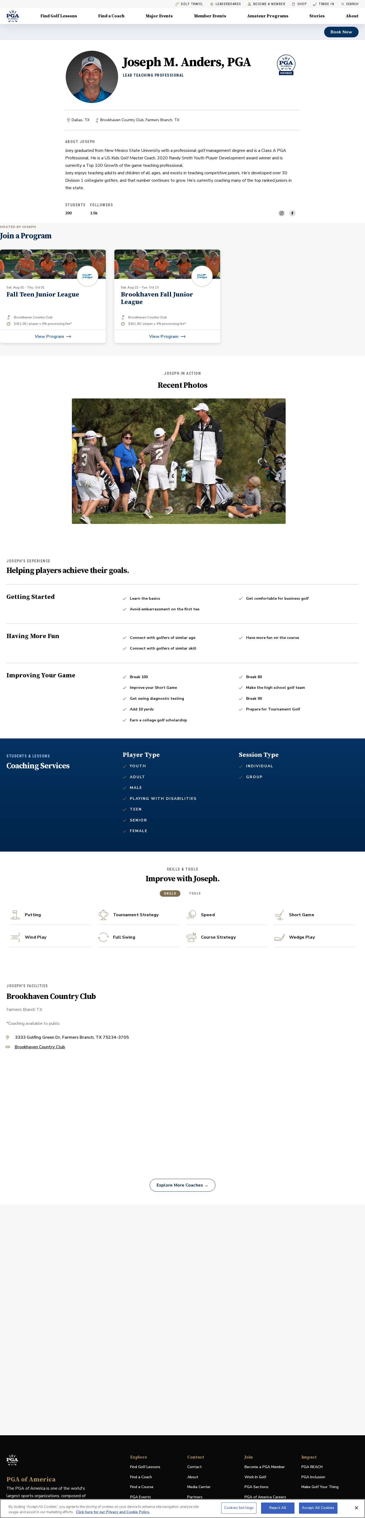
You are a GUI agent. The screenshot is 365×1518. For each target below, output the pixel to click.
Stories (317, 16)
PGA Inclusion (313, 1477)
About (352, 16)
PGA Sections (256, 1486)
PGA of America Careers (265, 1497)
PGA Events (140, 1497)
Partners (195, 1497)
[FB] (292, 213)
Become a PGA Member (264, 1466)
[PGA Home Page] (12, 16)
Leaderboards (228, 4)
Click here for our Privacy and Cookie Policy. (113, 1512)
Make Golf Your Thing (320, 1487)
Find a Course (141, 1486)
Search (352, 4)
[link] (53, 296)
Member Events (210, 16)
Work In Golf (255, 1477)
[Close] (356, 1508)
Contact (194, 1466)
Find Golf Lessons (58, 16)
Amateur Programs (267, 16)
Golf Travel (192, 4)
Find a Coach (111, 16)
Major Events (159, 16)
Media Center (199, 1487)
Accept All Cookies (318, 1507)
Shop (299, 4)
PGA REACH (312, 1467)
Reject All (277, 1507)
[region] (182, 1508)
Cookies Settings (239, 1507)
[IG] (281, 213)
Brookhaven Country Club (40, 1047)
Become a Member (269, 4)
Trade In (323, 4)
